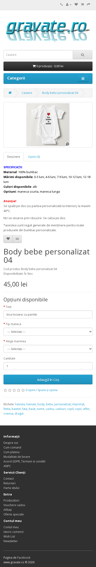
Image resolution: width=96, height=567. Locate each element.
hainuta (20, 404)
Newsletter (10, 541)
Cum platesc (11, 452)
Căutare (27, 93)
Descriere (13, 157)
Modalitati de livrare (16, 457)
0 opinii (30, 390)
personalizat (62, 404)
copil (70, 409)
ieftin (86, 409)
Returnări (9, 483)
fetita (6, 409)
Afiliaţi (7, 510)
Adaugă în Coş (48, 379)
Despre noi (10, 443)
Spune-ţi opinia (48, 390)
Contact (8, 479)
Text (8, 307)
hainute (31, 404)
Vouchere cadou (14, 505)
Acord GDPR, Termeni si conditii (24, 461)
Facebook (23, 558)
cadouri (60, 409)
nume (40, 409)
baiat (32, 409)
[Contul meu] (69, 5)
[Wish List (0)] (76, 5)
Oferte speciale (13, 514)
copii (78, 409)
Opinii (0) (34, 157)
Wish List (9, 536)
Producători (11, 500)
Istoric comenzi (13, 532)
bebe (49, 404)
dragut (19, 413)
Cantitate (9, 358)
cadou (50, 409)
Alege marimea (16, 341)
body (41, 404)
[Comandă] (88, 5)
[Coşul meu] (82, 5)
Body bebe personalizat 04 (60, 93)
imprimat (78, 404)
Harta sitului (11, 488)
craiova (8, 413)
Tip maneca (13, 324)
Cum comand (12, 447)
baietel (16, 409)
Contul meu (11, 527)
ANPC (7, 466)
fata (24, 409)
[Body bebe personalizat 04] (48, 125)
